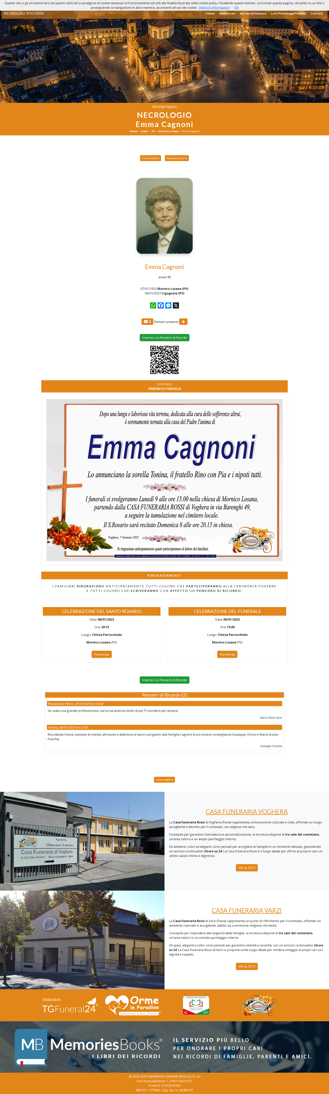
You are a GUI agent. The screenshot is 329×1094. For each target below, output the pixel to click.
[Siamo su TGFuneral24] (70, 1005)
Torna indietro (150, 158)
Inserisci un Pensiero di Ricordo (164, 338)
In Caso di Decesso (253, 13)
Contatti (317, 13)
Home (210, 13)
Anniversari (227, 13)
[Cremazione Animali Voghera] (133, 1005)
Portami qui (101, 654)
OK (236, 8)
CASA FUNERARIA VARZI (247, 910)
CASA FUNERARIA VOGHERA (247, 811)
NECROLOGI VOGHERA (24, 13)
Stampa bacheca (177, 158)
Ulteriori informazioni (214, 8)
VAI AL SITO (246, 868)
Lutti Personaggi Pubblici (288, 13)
